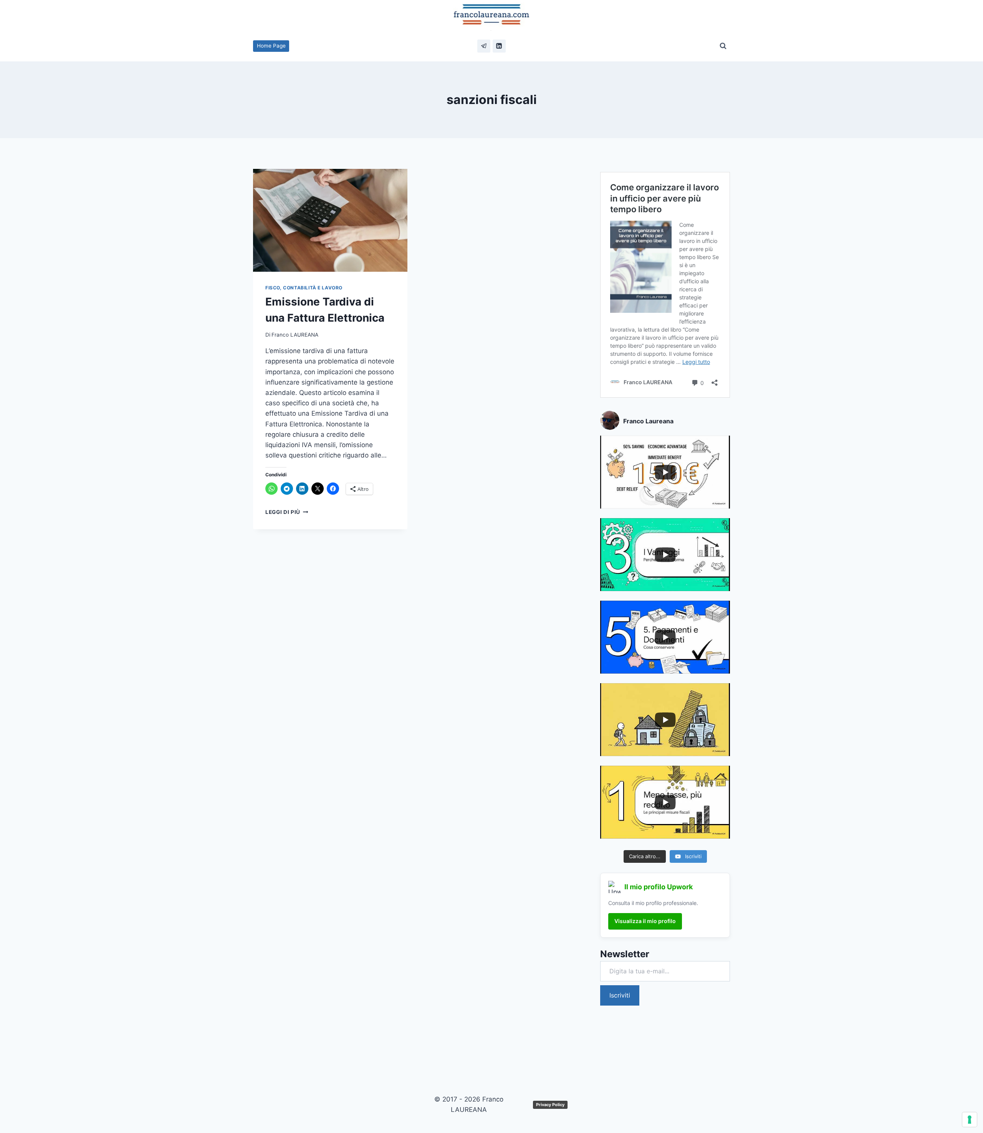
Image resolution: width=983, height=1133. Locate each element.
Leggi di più (286, 512)
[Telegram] (483, 46)
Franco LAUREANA (294, 335)
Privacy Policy (550, 1104)
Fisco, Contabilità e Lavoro (304, 288)
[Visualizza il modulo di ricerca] (723, 46)
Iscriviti (619, 995)
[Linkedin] (499, 46)
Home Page (271, 46)
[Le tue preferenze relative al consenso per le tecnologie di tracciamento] (969, 1119)
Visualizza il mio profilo (645, 921)
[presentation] (330, 220)
